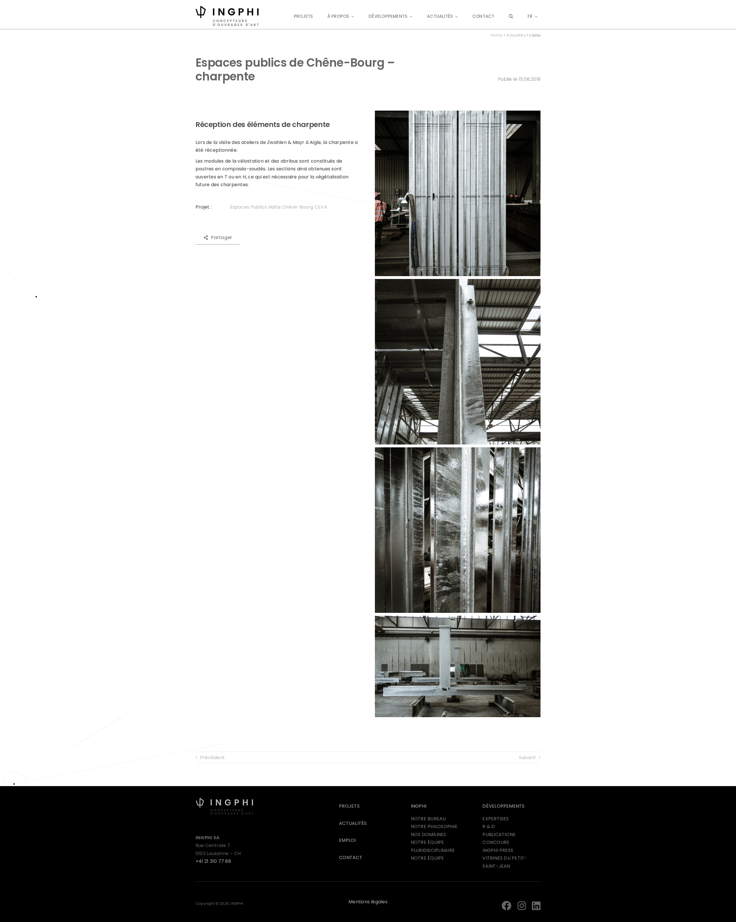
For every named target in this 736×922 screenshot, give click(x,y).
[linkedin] (536, 906)
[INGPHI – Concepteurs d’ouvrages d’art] (224, 799)
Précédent (212, 757)
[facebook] (506, 906)
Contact (350, 857)
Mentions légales (368, 901)
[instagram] (522, 906)
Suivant (527, 757)
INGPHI (418, 806)
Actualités (515, 35)
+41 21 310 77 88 (213, 861)
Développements (503, 806)
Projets (349, 806)
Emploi (347, 840)
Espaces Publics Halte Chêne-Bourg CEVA (278, 207)
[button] (511, 17)
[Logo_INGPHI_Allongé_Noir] (227, 8)
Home (497, 35)
